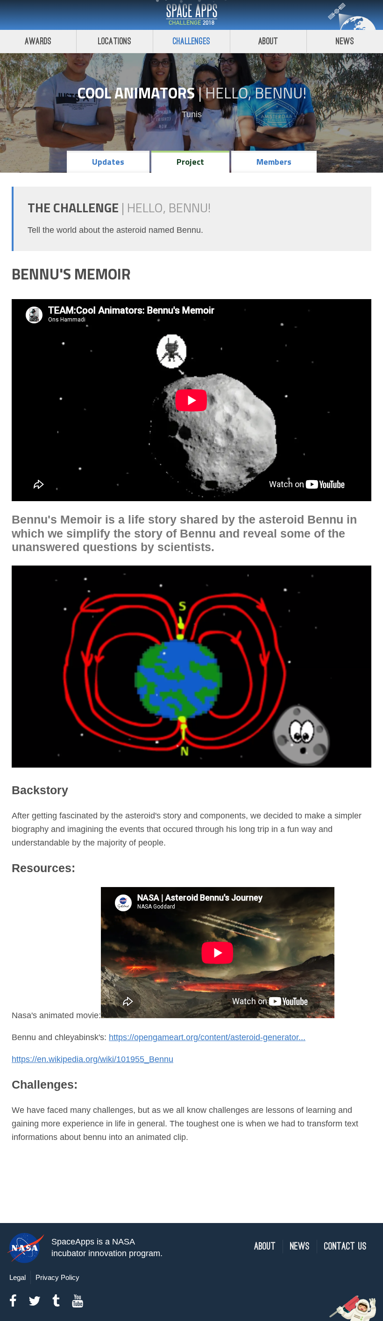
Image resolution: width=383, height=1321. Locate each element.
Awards (38, 41)
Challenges (191, 41)
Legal (17, 1277)
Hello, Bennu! (255, 93)
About (268, 41)
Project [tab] (190, 161)
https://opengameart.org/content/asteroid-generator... (207, 1037)
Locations (115, 41)
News (345, 41)
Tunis (192, 114)
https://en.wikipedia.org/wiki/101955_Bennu (92, 1059)
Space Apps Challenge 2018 (191, 15)
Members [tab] (273, 161)
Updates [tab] (108, 161)
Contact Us (345, 1246)
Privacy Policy (57, 1277)
